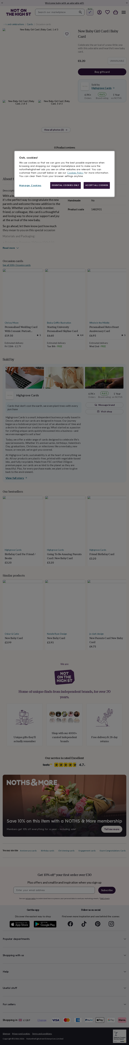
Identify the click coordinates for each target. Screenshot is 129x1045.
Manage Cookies (30, 185)
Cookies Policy (75, 173)
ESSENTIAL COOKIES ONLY (65, 185)
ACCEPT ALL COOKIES (96, 185)
